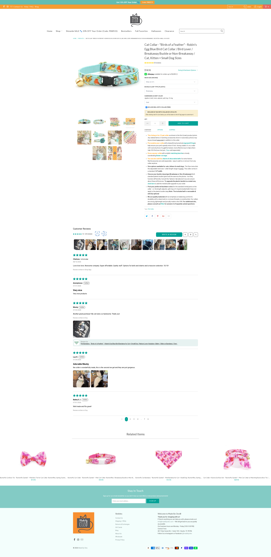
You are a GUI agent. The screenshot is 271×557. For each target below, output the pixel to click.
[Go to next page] (148, 419)
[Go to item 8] (159, 244)
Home (49, 31)
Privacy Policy (119, 540)
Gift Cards (118, 527)
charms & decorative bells (171, 159)
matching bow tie (177, 153)
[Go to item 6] (136, 244)
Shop (58, 31)
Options (160, 130)
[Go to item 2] (90, 244)
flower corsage (161, 155)
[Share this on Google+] (163, 216)
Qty (145, 119)
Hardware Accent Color (158, 97)
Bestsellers (126, 31)
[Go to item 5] (125, 244)
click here (151, 184)
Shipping (172, 130)
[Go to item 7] (147, 244)
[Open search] (185, 234)
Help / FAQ (28, 7)
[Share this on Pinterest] (158, 216)
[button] (149, 63)
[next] (138, 77)
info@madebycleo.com (165, 521)
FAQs (162, 204)
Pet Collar (151, 209)
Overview (147, 130)
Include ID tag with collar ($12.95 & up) (162, 112)
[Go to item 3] (102, 244)
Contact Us (18, 7)
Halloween (156, 31)
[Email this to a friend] (169, 216)
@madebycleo (187, 533)
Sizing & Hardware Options (187, 70)
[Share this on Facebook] (152, 216)
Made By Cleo (82, 548)
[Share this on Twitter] (146, 216)
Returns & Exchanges (122, 524)
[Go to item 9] (170, 244)
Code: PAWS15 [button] (147, 2)
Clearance (169, 31)
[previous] (77, 77)
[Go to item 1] (79, 244)
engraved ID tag (188, 143)
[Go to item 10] (182, 244)
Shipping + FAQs (120, 521)
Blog (37, 7)
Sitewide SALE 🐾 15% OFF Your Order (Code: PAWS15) (92, 31)
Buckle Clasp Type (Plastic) (154, 87)
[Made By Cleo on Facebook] (4, 7)
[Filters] (190, 234)
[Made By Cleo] (135, 20)
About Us (118, 533)
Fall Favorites (141, 31)
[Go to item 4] (113, 244)
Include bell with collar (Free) (159, 107)
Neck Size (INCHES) (151, 77)
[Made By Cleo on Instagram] (7, 7)
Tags (167, 150)
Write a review (169, 235)
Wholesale (118, 537)
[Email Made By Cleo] (11, 7)
